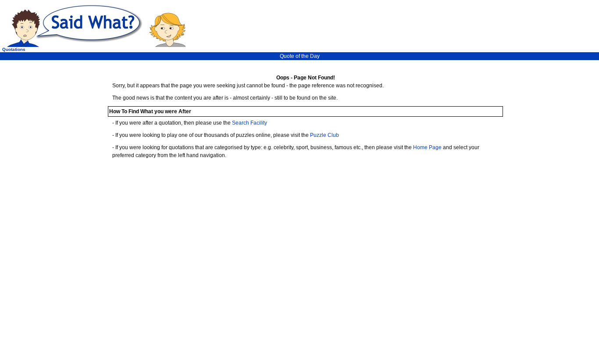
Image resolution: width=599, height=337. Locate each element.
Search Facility (249, 123)
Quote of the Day (300, 56)
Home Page (427, 147)
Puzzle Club (324, 135)
